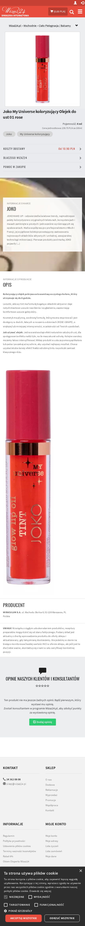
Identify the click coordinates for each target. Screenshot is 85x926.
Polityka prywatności (14, 841)
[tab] (45, 26)
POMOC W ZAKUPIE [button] (14, 167)
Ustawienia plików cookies (17, 846)
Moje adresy (51, 841)
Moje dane (50, 856)
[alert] (42, 896)
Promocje (50, 800)
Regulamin (8, 835)
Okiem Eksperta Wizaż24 (16, 861)
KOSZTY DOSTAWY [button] (39, 149)
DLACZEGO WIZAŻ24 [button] (15, 158)
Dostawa (50, 784)
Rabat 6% (8, 856)
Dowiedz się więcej (40, 891)
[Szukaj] (72, 12)
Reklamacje (51, 790)
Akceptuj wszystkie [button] (23, 918)
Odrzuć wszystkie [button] (62, 918)
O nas (48, 779)
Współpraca (51, 805)
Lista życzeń (51, 846)
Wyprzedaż (51, 795)
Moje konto (51, 835)
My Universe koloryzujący (35, 134)
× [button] (80, 870)
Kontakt (10, 768)
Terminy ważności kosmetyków (19, 851)
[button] (42, 911)
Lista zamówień (53, 851)
